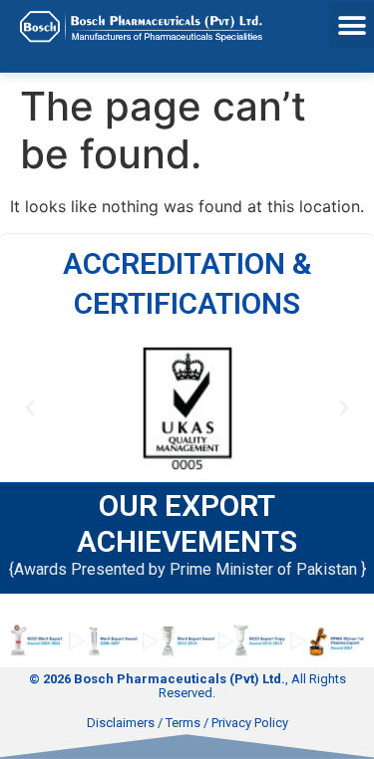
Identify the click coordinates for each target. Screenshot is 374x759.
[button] (351, 25)
